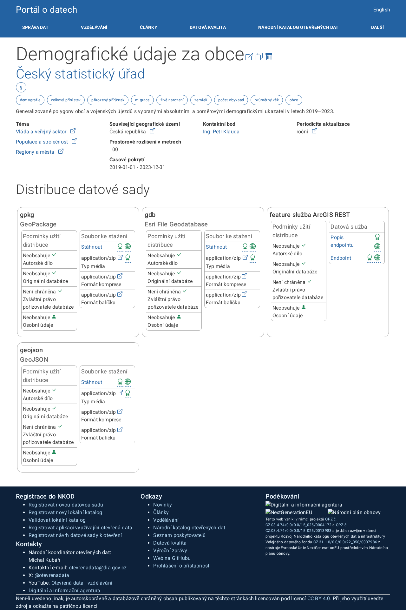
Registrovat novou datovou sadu (66, 505)
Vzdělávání (94, 27)
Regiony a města (36, 152)
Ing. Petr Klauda (221, 132)
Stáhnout (91, 247)
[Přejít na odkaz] (72, 132)
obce (294, 100)
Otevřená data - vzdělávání (81, 583)
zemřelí (200, 100)
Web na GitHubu (172, 558)
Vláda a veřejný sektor (42, 132)
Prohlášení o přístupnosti (182, 566)
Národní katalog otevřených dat (189, 528)
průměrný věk (266, 100)
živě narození (172, 100)
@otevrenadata (52, 575)
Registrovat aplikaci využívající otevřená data (80, 528)
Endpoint (341, 258)
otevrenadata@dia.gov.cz (98, 568)
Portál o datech (46, 9)
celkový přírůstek (66, 100)
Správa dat (35, 27)
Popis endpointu (342, 241)
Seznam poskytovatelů (179, 535)
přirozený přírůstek (107, 100)
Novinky (162, 505)
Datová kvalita (208, 27)
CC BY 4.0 (318, 598)
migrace (142, 100)
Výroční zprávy (170, 550)
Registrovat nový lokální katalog (65, 512)
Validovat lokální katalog (57, 520)
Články (148, 27)
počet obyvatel (231, 100)
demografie (30, 100)
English (381, 10)
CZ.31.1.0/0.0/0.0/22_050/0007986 (345, 542)
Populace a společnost (42, 142)
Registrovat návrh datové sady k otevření (75, 535)
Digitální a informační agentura (64, 590)
